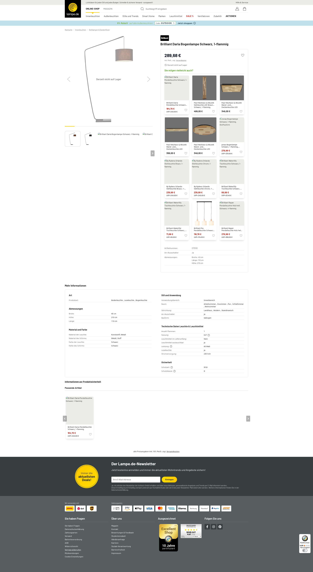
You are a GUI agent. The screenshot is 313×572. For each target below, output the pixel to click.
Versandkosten (181, 60)
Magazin (107, 8)
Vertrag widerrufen (73, 549)
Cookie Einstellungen (74, 556)
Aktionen (231, 16)
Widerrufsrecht (71, 546)
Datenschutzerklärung (119, 490)
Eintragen (169, 479)
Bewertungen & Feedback (122, 532)
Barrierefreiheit (118, 549)
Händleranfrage (118, 539)
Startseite (68, 30)
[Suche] (142, 8)
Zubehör (218, 16)
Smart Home (148, 16)
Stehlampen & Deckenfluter (99, 30)
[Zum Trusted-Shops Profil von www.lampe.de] (180, 537)
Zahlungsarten (71, 532)
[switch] (304, 550)
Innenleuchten (93, 16)
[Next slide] (153, 153)
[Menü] (309, 535)
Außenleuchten (111, 16)
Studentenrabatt (118, 536)
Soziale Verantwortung (121, 546)
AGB (66, 543)
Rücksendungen (72, 553)
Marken (162, 16)
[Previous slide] (65, 153)
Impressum (116, 553)
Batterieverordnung (73, 539)
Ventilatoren (204, 16)
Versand (68, 536)
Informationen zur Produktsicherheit (83, 381)
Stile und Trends (130, 16)
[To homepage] (73, 9)
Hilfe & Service (242, 2)
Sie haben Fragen (72, 526)
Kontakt (114, 529)
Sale (190, 16)
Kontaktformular (159, 488)
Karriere (114, 543)
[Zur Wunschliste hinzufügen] (242, 55)
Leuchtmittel (175, 16)
